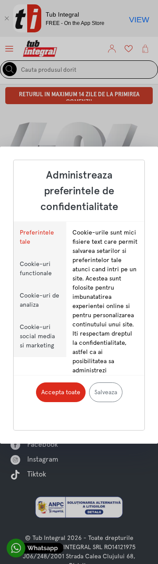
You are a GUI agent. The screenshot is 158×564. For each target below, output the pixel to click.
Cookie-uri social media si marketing (37, 336)
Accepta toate (60, 392)
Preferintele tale (37, 237)
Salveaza (105, 392)
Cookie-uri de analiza (39, 300)
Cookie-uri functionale (36, 268)
